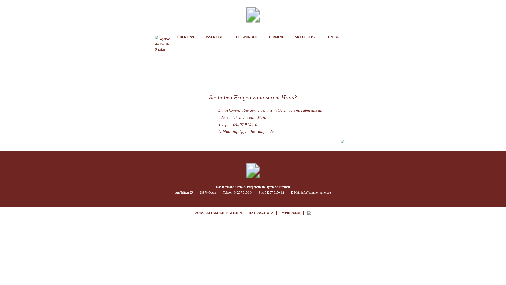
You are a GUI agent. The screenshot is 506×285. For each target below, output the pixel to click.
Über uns (185, 37)
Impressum (290, 213)
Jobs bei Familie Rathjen (218, 213)
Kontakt (333, 37)
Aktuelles (305, 37)
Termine (276, 37)
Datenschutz (261, 213)
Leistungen (247, 37)
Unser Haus (214, 37)
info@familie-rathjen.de (253, 131)
